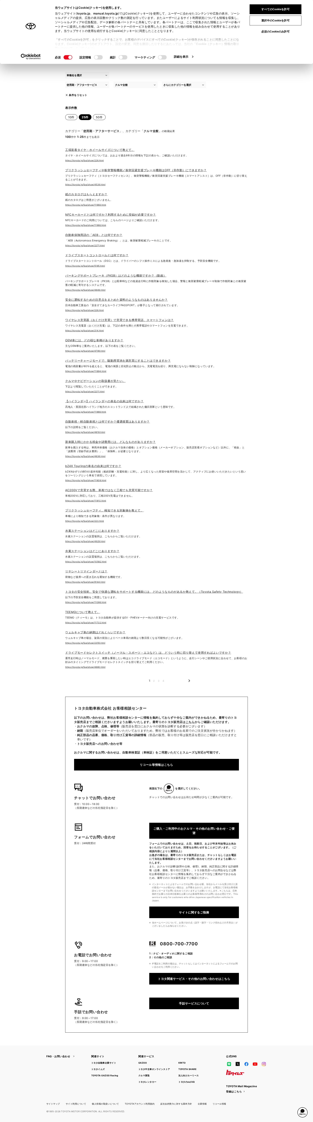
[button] (302, 1112)
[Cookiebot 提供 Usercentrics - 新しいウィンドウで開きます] (31, 56)
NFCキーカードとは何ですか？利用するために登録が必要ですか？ (110, 214)
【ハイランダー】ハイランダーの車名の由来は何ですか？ (104, 401)
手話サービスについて (194, 1003)
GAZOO (142, 1062)
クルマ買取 (144, 1075)
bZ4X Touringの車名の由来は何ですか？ (93, 466)
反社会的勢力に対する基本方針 (176, 1103)
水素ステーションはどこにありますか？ (92, 531)
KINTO (181, 1062)
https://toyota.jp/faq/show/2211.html (85, 391)
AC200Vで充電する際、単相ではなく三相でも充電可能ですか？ (109, 490)
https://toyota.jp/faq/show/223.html (84, 521)
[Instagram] (264, 1064)
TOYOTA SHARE (187, 1069)
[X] (238, 1064)
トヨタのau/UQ (186, 1081)
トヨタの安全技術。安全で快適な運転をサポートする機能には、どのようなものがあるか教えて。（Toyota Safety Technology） (154, 591)
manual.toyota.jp (105, 13)
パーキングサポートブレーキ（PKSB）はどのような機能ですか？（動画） (115, 275)
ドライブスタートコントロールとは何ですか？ (96, 255)
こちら (190, 722)
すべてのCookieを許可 (275, 9)
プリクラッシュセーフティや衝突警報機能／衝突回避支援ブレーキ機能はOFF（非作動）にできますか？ (136, 170)
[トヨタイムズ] (235, 1073)
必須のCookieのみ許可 (275, 31)
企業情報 (202, 1103)
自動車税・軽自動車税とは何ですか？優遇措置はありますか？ (107, 421)
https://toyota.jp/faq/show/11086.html (85, 602)
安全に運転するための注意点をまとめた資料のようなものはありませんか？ (116, 299)
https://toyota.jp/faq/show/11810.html (85, 500)
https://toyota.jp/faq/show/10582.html (86, 561)
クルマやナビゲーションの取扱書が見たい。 (95, 381)
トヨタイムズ (98, 1069)
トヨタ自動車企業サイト (103, 1062)
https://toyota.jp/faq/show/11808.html (85, 480)
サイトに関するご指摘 (194, 912)
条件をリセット (78, 94)
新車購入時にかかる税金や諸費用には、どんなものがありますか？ (110, 442)
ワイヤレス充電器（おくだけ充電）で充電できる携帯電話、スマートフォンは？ (119, 320)
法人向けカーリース (188, 1075)
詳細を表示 (181, 56)
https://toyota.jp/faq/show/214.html (84, 330)
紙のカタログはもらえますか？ (86, 194)
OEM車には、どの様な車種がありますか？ (94, 340)
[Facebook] (246, 1064)
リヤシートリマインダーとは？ (86, 571)
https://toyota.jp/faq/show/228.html (84, 160)
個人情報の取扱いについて (105, 1103)
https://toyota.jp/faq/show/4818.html (85, 432)
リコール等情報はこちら (156, 765)
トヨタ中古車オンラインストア (154, 1069)
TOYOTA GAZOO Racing (104, 1075)
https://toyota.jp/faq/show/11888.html (85, 411)
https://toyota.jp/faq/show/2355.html (85, 643)
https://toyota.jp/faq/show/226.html (84, 310)
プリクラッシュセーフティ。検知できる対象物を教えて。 (104, 510)
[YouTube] (255, 1064)
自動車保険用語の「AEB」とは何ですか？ (93, 235)
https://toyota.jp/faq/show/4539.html (85, 184)
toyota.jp (83, 13)
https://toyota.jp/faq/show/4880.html (85, 667)
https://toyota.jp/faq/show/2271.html (85, 245)
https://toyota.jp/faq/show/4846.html (85, 290)
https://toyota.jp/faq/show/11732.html (85, 622)
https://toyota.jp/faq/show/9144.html (85, 582)
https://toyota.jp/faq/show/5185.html (85, 265)
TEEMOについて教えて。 (82, 612)
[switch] (98, 57)
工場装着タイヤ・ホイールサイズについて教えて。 (100, 150)
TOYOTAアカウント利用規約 (140, 1103)
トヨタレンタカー (147, 1081)
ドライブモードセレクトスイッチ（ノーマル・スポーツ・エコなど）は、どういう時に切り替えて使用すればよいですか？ (148, 652)
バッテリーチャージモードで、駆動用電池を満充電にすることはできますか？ (118, 360)
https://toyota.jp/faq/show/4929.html (85, 541)
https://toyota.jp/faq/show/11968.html (85, 205)
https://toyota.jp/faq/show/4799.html (85, 351)
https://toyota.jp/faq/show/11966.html (85, 225)
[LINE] (229, 1064)
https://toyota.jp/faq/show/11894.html (85, 371)
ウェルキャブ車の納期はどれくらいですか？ (95, 632)
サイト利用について (76, 1103)
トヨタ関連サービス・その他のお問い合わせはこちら (194, 979)
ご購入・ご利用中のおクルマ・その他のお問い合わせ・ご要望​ (194, 831)
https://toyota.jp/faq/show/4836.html (85, 456)
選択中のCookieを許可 (275, 20)
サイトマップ (53, 1103)
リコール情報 (219, 1103)
